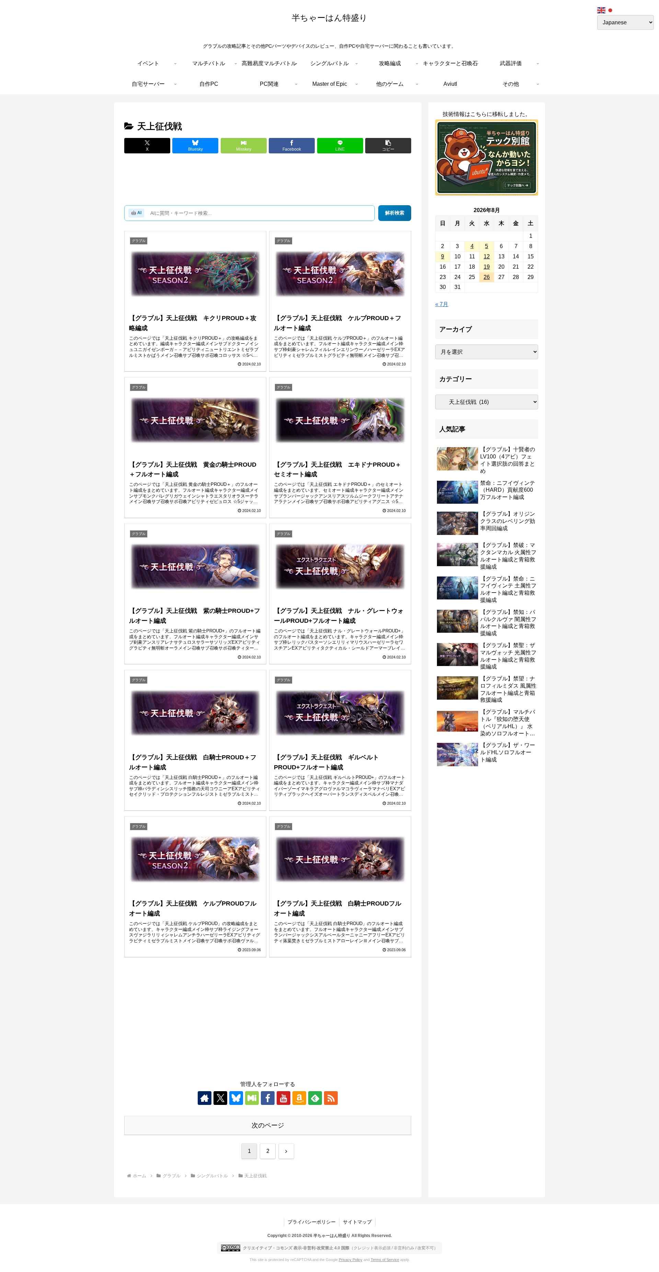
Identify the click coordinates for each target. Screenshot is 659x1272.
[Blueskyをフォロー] (236, 1098)
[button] (388, 145)
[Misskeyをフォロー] (252, 1098)
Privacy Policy (350, 1260)
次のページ (268, 1125)
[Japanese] (610, 10)
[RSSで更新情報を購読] (331, 1098)
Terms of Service (385, 1260)
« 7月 (441, 304)
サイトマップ (357, 1222)
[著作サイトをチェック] (204, 1098)
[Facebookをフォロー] (268, 1098)
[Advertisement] (267, 179)
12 (487, 256)
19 (487, 267)
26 (487, 277)
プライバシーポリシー (312, 1222)
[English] (601, 10)
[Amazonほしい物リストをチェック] (299, 1098)
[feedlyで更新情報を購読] (315, 1098)
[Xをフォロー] (220, 1098)
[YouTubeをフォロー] (283, 1098)
